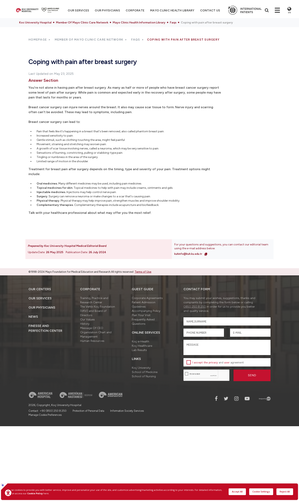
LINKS (136, 359)
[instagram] (236, 399)
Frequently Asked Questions (143, 322)
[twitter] (226, 399)
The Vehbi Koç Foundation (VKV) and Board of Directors (97, 311)
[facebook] (216, 399)
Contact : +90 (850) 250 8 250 (47, 410)
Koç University (141, 368)
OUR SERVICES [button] (78, 10)
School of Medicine (144, 372)
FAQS (135, 39)
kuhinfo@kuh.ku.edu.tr (188, 253)
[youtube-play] (247, 399)
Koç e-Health (140, 341)
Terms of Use (143, 271)
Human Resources (92, 341)
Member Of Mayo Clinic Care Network (82, 22)
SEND (252, 375)
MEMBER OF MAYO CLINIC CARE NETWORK (89, 39)
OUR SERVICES (40, 298)
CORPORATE (135, 10)
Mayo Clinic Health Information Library (139, 22)
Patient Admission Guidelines (143, 304)
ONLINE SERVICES (146, 332)
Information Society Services (127, 410)
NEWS (33, 317)
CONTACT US (210, 10)
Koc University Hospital (35, 22)
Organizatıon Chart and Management (95, 334)
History (84, 324)
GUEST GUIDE (142, 289)
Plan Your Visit (141, 315)
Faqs (173, 22)
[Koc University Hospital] (27, 10)
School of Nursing (144, 376)
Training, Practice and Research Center (94, 300)
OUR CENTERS (39, 289)
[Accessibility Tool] (8, 493)
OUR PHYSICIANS (107, 10)
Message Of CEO (91, 328)
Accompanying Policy (146, 311)
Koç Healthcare (142, 346)
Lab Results (139, 350)
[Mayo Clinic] (50, 10)
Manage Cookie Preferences (45, 414)
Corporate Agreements (147, 298)
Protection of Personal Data (88, 410)
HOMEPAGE (37, 39)
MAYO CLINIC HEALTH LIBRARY (172, 10)
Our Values (87, 319)
